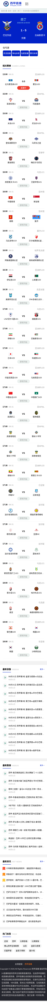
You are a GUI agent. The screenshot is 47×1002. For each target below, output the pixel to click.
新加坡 (36, 202)
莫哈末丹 (36, 554)
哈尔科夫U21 (36, 593)
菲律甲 (41, 153)
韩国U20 (36, 632)
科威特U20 (36, 358)
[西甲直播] (12, 6)
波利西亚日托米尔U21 (36, 574)
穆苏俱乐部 (11, 534)
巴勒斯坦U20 (36, 338)
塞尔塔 (32, 951)
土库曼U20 (36, 280)
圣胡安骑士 (11, 104)
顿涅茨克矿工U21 (11, 573)
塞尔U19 (40, 231)
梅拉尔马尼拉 (36, 162)
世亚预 (41, 642)
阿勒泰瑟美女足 (11, 260)
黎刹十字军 (36, 436)
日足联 (41, 485)
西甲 (14, 941)
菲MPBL (40, 94)
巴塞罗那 (7, 951)
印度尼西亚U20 (11, 378)
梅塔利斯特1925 (36, 612)
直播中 (23, 88)
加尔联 (41, 505)
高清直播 (7, 53)
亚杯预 (41, 192)
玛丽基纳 (36, 104)
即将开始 (23, 107)
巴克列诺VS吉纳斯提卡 (31, 11)
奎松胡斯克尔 (11, 143)
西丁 (19, 11)
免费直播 (24, 53)
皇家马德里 (35, 946)
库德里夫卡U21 (11, 182)
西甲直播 (28, 964)
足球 (14, 11)
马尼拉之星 (36, 143)
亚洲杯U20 (39, 74)
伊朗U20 (11, 338)
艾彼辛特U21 (36, 182)
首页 (9, 11)
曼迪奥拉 (11, 162)
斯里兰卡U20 (36, 475)
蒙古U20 (36, 84)
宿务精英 (36, 417)
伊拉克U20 (11, 280)
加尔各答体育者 (11, 554)
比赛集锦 (35, 941)
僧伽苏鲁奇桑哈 (36, 515)
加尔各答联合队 (11, 515)
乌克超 (41, 602)
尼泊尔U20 (36, 123)
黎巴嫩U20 (11, 632)
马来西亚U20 (36, 378)
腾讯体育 (33, 53)
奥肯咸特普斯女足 (36, 260)
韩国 (11, 651)
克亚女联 (40, 289)
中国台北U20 (11, 397)
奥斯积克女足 (11, 299)
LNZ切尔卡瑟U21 (11, 319)
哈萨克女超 (39, 250)
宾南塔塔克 (11, 436)
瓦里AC (36, 534)
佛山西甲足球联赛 (11, 946)
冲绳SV (11, 495)
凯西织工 (11, 417)
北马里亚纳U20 (11, 84)
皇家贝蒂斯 (20, 951)
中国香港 (11, 202)
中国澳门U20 (36, 397)
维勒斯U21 (36, 319)
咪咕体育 (16, 53)
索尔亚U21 (11, 593)
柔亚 (11, 612)
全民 (25, 946)
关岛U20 (11, 123)
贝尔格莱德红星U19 (36, 242)
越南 (11, 221)
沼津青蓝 (36, 495)
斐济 (36, 221)
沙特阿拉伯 (36, 651)
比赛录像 (23, 941)
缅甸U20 (11, 475)
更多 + (42, 669)
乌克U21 (40, 172)
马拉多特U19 (11, 241)
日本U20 (11, 358)
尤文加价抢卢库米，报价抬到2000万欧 (22, 910)
